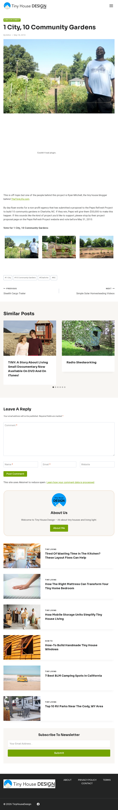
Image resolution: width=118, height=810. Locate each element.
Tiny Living (50, 549)
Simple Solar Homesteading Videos (95, 291)
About (67, 780)
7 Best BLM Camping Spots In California (73, 676)
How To (49, 641)
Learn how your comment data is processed (70, 482)
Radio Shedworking (81, 362)
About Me (59, 528)
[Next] (110, 352)
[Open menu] (111, 6)
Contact (87, 783)
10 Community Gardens (25, 277)
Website (85, 464)
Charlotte (43, 277)
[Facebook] (38, 804)
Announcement (12, 20)
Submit (59, 753)
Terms (107, 780)
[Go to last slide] (8, 352)
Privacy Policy (87, 780)
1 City (8, 277)
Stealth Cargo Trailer (14, 291)
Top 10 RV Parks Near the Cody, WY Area (74, 706)
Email (47, 464)
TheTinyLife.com (20, 199)
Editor (8, 35)
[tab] (53, 387)
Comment (11, 425)
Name (9, 464)
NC (54, 277)
